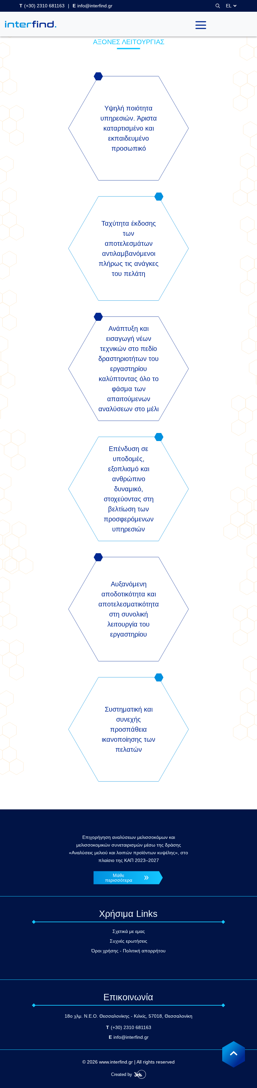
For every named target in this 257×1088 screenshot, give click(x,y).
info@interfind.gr (92, 5)
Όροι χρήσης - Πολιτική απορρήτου (128, 950)
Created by (121, 1074)
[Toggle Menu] (200, 24)
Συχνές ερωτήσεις (128, 941)
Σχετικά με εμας (128, 931)
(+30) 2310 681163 (42, 5)
